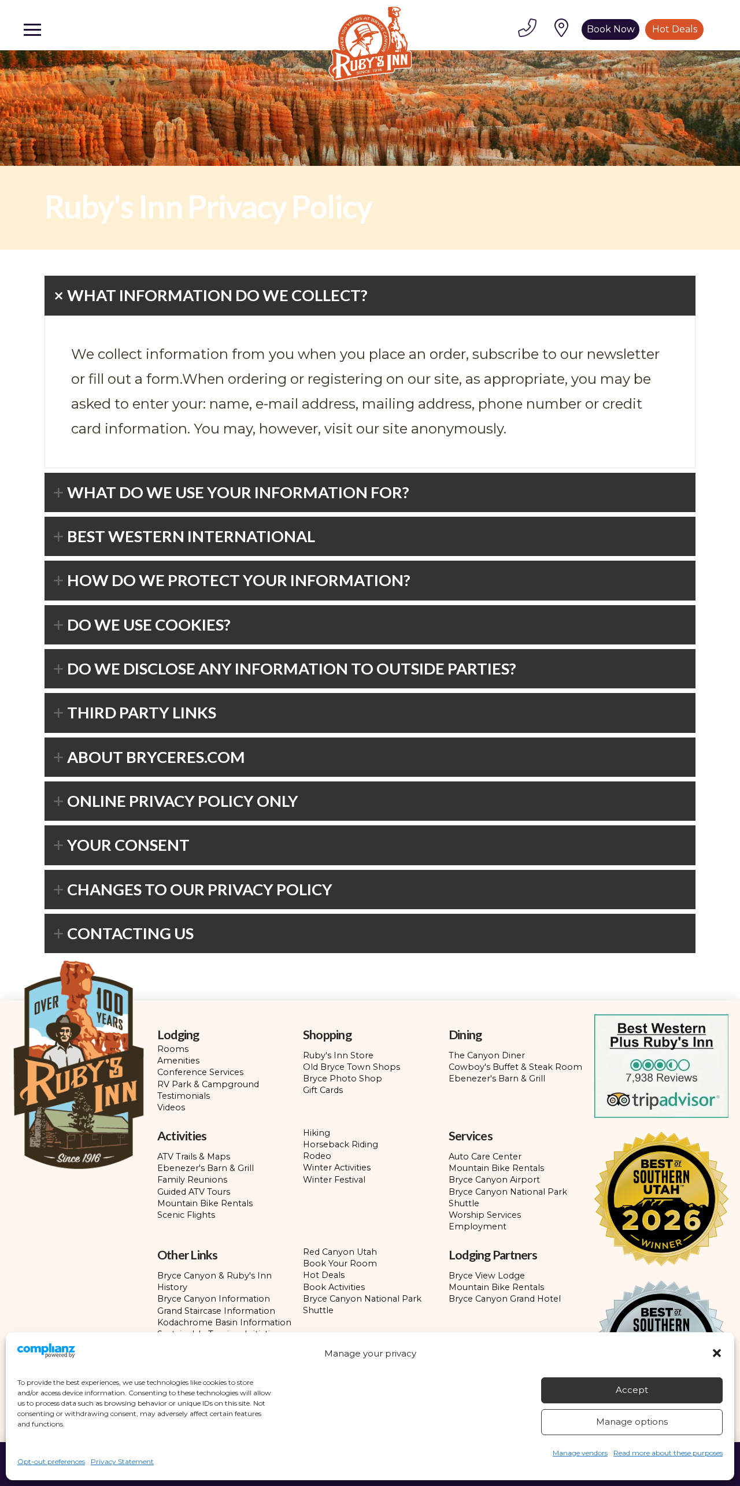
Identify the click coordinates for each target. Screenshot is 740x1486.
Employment (477, 1226)
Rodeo (317, 1156)
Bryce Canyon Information (213, 1299)
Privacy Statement (122, 1461)
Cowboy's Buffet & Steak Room (515, 1067)
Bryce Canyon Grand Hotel (505, 1299)
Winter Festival (334, 1179)
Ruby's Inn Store (338, 1055)
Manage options (632, 1421)
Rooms (172, 1049)
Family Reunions (192, 1179)
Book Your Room (340, 1263)
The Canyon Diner (487, 1055)
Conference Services (200, 1072)
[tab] (370, 295)
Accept (632, 1389)
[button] (717, 1353)
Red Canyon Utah (340, 1252)
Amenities (178, 1060)
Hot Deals (324, 1275)
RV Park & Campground (208, 1084)
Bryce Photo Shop (342, 1078)
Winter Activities (337, 1167)
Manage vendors (580, 1452)
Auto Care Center (485, 1156)
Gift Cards (323, 1090)
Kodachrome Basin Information (224, 1322)
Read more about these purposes (668, 1452)
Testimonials (183, 1096)
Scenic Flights (186, 1215)
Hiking (316, 1133)
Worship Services (485, 1215)
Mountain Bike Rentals (205, 1203)
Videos (171, 1107)
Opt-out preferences (51, 1461)
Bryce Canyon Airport (494, 1179)
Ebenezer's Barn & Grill (497, 1078)
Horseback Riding (340, 1144)
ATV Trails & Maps (193, 1156)
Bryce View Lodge (487, 1275)
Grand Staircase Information (216, 1311)
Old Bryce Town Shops (351, 1067)
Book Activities (334, 1287)
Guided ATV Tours (193, 1192)
